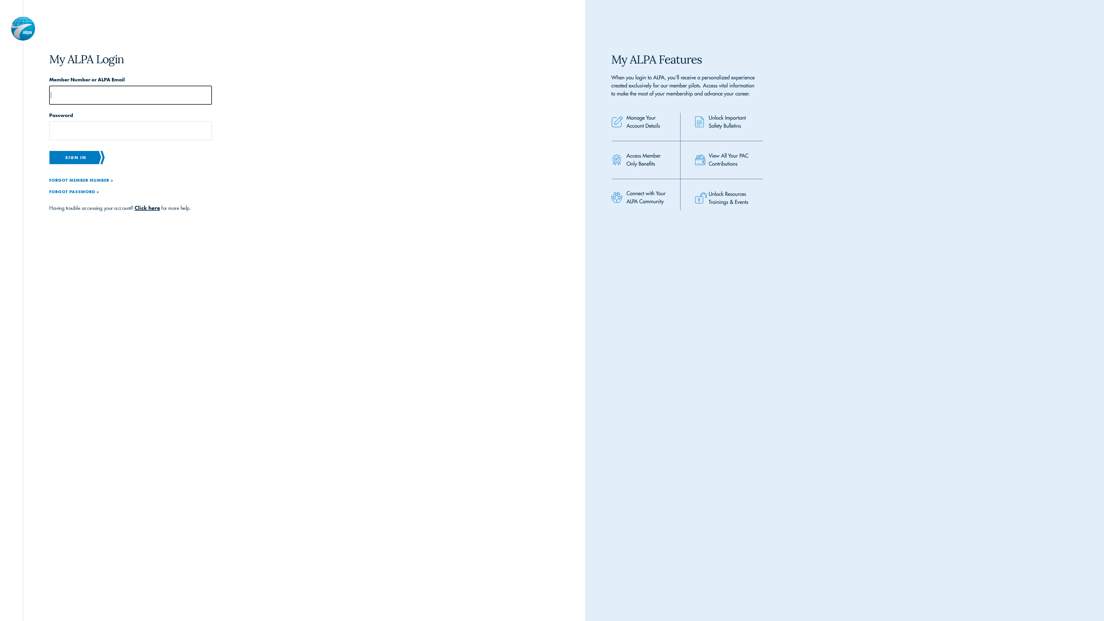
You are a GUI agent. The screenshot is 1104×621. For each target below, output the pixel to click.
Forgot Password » (74, 191)
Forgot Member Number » (81, 180)
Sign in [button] (75, 157)
